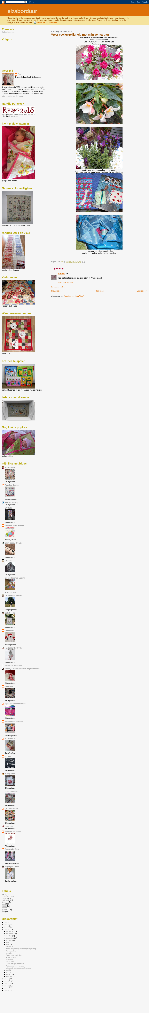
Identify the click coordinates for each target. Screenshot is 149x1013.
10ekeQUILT (10, 467)
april (8, 972)
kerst (4, 904)
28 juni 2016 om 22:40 (65, 282)
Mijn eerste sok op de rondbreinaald (18, 968)
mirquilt (8, 756)
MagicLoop (10, 961)
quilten (4, 910)
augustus (9, 940)
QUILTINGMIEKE (11, 809)
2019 (7, 922)
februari (9, 976)
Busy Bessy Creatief (13, 543)
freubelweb (9, 630)
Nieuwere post (57, 291)
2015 (7, 979)
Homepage (99, 291)
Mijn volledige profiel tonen (12, 96)
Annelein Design (11, 485)
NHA (4, 894)
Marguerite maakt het (14, 721)
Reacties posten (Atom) (74, 296)
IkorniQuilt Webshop (13, 665)
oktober (9, 936)
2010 (7, 990)
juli (7, 942)
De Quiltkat (9, 560)
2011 (7, 988)
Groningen (9, 959)
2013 (7, 983)
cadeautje (6, 900)
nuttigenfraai (10, 774)
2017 (7, 927)
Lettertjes (9, 953)
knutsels (5, 908)
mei (7, 970)
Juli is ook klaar (11, 951)
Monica (61, 273)
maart (8, 974)
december (10, 931)
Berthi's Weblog (11, 502)
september (10, 938)
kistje (4, 906)
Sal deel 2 (9, 947)
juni (7, 944)
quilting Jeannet (11, 791)
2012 (7, 986)
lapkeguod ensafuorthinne (15, 704)
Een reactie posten (57, 287)
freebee (5, 902)
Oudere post (142, 291)
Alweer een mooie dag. (14, 955)
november (10, 934)
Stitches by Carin (12, 849)
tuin (3, 912)
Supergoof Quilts (12, 867)
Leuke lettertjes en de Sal (15, 964)
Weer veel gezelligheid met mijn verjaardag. (21, 949)
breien (4, 898)
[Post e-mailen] (83, 262)
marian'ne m (10, 739)
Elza (19, 74)
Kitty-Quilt (9, 686)
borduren (5, 896)
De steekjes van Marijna (15, 578)
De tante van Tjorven (13, 595)
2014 (7, 981)
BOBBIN (8, 508)
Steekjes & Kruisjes (13, 832)
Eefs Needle (10, 613)
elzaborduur (22, 11)
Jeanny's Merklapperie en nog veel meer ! (22, 669)
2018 (7, 925)
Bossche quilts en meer (15, 525)
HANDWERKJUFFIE (13, 648)
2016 (7, 929)
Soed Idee (9, 826)
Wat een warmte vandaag (15, 966)
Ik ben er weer (11, 957)
